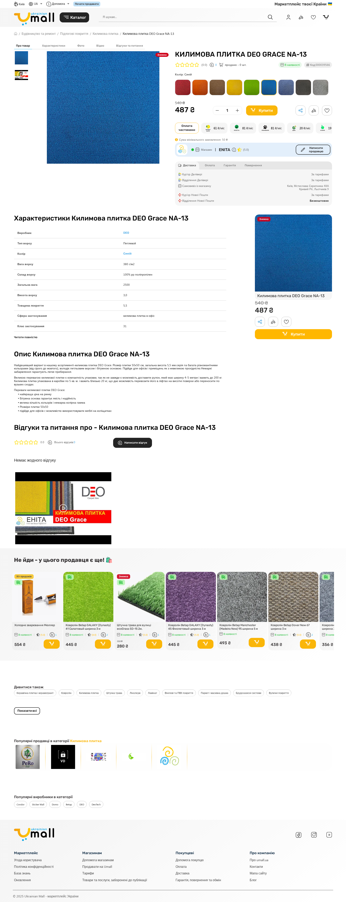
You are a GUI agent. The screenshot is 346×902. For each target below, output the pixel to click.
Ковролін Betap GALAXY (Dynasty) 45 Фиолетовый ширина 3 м (190, 627)
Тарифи (88, 873)
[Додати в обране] (327, 110)
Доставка (182, 873)
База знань (22, 873)
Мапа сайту (258, 873)
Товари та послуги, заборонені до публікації (114, 880)
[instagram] (314, 835)
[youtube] (329, 835)
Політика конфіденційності (34, 866)
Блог (253, 880)
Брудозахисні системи (248, 693)
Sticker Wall (38, 804)
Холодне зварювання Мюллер (34, 625)
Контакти (256, 866)
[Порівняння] (301, 17)
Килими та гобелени (127, 702)
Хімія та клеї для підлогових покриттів (38, 702)
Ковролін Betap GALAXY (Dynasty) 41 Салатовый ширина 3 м (88, 627)
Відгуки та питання (129, 45)
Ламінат (152, 693)
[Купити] (52, 644)
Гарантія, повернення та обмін (198, 880)
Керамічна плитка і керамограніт (35, 693)
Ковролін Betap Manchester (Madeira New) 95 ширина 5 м (238, 627)
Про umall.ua (259, 860)
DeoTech (96, 804)
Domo (55, 804)
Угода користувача (28, 860)
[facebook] (299, 835)
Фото (80, 45)
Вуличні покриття (279, 693)
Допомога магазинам (98, 860)
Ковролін (66, 693)
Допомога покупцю (190, 860)
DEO (81, 804)
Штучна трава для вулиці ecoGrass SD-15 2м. (134, 627)
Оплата (181, 866)
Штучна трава (114, 693)
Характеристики (53, 45)
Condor (20, 804)
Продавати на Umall (97, 866)
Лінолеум (135, 693)
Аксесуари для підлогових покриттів (87, 702)
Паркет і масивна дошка (214, 693)
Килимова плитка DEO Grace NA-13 (291, 295)
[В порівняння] (57, 582)
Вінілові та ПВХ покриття (179, 693)
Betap (69, 804)
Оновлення (22, 880)
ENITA (224, 149)
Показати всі (27, 711)
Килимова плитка (89, 693)
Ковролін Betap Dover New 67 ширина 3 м (290, 627)
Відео (100, 45)
